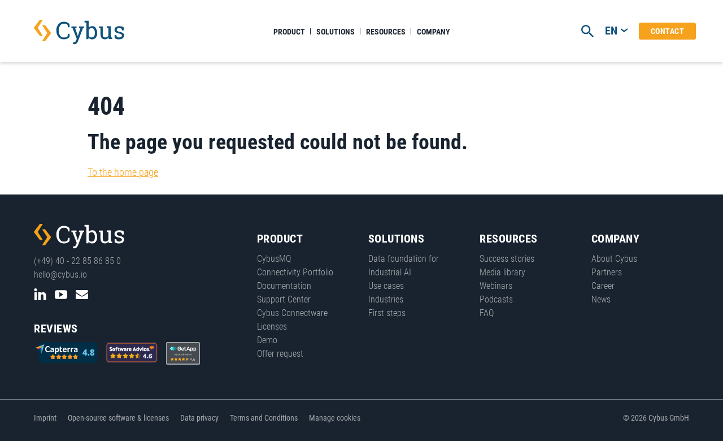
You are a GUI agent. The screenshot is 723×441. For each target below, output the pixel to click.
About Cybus (614, 258)
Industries (385, 299)
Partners (606, 272)
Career (603, 285)
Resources (386, 31)
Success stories (507, 258)
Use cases (386, 285)
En (611, 30)
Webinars (496, 285)
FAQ (487, 313)
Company (433, 31)
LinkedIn (40, 294)
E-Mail (82, 294)
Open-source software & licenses (118, 417)
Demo (267, 340)
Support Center (284, 299)
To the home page (123, 172)
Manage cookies (334, 417)
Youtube (61, 294)
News (601, 299)
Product (289, 31)
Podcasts (496, 299)
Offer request (280, 353)
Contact (668, 31)
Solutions (335, 31)
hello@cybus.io (60, 274)
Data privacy (199, 417)
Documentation (284, 285)
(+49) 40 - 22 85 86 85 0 (77, 261)
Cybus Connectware (79, 236)
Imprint (45, 417)
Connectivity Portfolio (295, 272)
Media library (502, 272)
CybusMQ (274, 258)
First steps (387, 313)
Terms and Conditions (264, 417)
